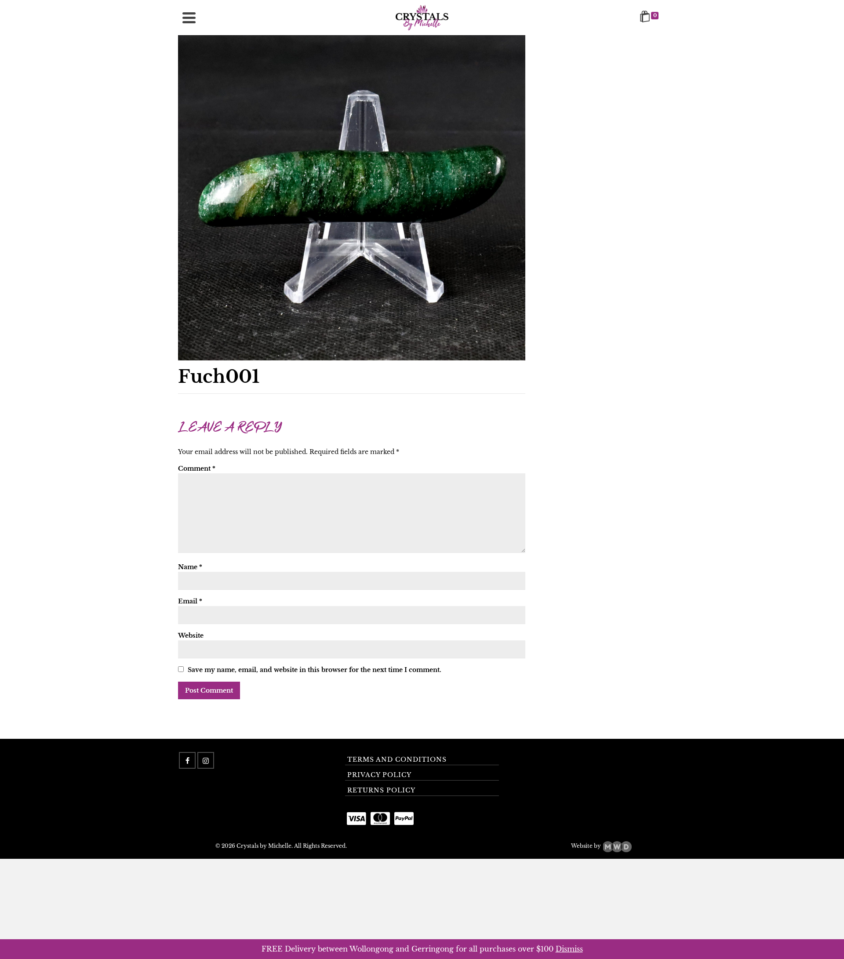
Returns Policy (381, 790)
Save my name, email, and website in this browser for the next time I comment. (314, 670)
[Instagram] (205, 760)
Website (191, 635)
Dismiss (569, 948)
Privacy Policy (379, 775)
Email (190, 601)
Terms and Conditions (397, 759)
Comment (196, 468)
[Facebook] (187, 760)
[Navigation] (189, 17)
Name (190, 567)
